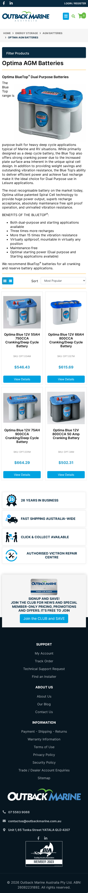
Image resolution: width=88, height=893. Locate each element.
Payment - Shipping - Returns (44, 731)
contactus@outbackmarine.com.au (34, 821)
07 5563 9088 (19, 812)
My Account (44, 653)
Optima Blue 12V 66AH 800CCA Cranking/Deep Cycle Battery (66, 340)
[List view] (10, 280)
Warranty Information (44, 739)
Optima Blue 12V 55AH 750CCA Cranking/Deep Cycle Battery (22, 340)
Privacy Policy (44, 755)
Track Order (44, 661)
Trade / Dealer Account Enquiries (44, 770)
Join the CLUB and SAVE (44, 618)
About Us (44, 696)
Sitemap (44, 778)
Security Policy (44, 762)
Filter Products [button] (17, 53)
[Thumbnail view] (5, 280)
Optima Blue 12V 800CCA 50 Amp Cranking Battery (66, 434)
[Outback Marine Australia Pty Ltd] (25, 16)
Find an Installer (44, 676)
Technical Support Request (44, 669)
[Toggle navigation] (66, 16)
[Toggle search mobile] (72, 16)
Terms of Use (44, 747)
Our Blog (44, 704)
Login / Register (75, 3)
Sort (34, 281)
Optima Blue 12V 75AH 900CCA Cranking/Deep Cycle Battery (22, 436)
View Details (22, 379)
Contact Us (44, 712)
